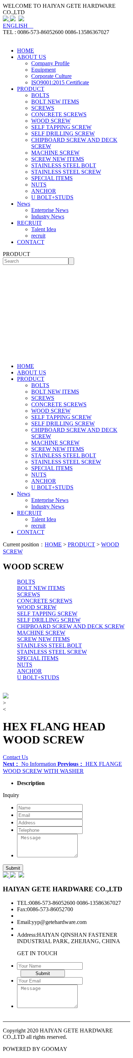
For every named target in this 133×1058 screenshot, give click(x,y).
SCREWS (42, 108)
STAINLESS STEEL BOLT (63, 165)
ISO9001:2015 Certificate (60, 82)
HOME (25, 51)
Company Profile (50, 63)
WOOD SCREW (51, 121)
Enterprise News (49, 210)
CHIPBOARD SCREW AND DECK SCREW (70, 626)
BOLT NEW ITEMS (55, 102)
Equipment (43, 70)
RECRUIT (29, 223)
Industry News (47, 216)
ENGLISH (18, 26)
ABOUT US (31, 57)
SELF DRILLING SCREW (63, 133)
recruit (38, 236)
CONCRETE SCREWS (59, 114)
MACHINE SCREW (55, 153)
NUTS (38, 185)
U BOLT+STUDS (52, 197)
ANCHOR (43, 191)
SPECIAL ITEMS (52, 178)
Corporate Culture (51, 76)
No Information (30, 764)
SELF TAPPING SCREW (61, 127)
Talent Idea (43, 229)
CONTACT (30, 242)
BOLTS (40, 95)
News (23, 204)
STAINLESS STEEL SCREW (66, 172)
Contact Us (15, 757)
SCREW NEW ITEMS (57, 159)
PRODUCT (30, 89)
